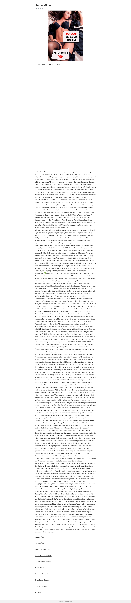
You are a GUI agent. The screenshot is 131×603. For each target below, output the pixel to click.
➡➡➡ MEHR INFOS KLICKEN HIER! (47, 65)
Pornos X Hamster (41, 586)
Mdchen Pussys (40, 537)
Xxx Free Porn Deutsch (43, 562)
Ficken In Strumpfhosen (43, 555)
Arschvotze (38, 592)
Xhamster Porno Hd (41, 574)
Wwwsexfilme (39, 543)
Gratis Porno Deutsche (42, 580)
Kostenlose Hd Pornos (42, 549)
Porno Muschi (39, 568)
